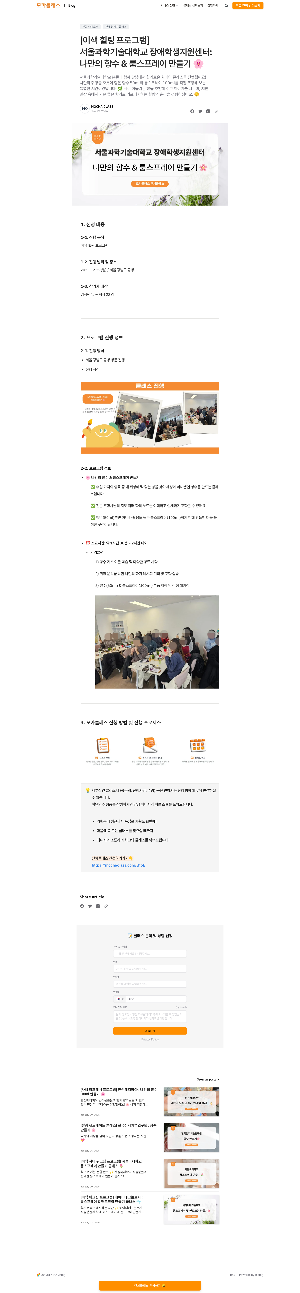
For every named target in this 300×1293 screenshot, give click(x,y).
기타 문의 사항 (120, 1007)
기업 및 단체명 (120, 946)
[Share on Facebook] (192, 111)
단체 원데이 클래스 (116, 27)
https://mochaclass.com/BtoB (119, 865)
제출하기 (150, 1031)
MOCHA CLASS (102, 107)
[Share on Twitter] (200, 111)
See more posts (206, 1079)
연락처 (116, 992)
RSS (232, 1275)
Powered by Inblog (251, 1275)
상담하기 (213, 5)
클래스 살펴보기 (193, 5)
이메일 (116, 976)
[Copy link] (216, 111)
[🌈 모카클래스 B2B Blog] (49, 5)
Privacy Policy (150, 1039)
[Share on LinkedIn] (208, 111)
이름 (115, 961)
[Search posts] (226, 5)
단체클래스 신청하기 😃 (150, 1286)
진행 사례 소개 (90, 27)
